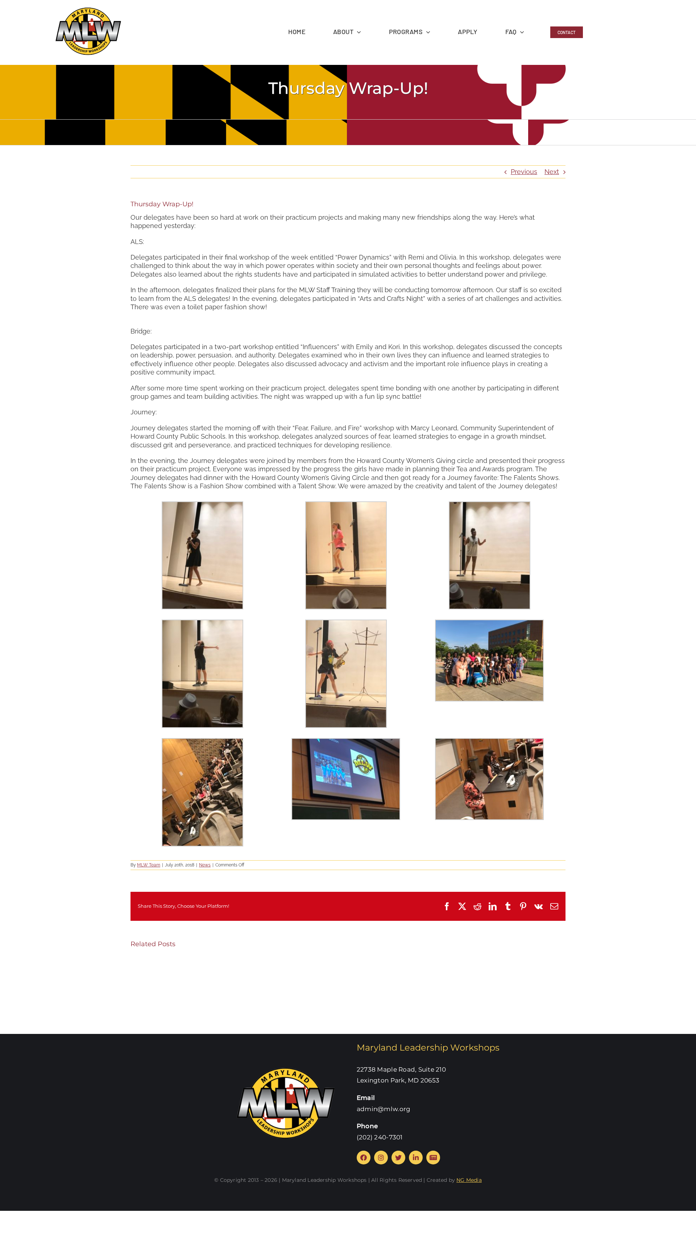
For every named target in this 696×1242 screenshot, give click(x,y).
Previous (524, 171)
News (205, 865)
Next (551, 171)
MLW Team (148, 865)
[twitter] (398, 1157)
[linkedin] (416, 1157)
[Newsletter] (433, 1157)
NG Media (469, 1180)
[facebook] (363, 1157)
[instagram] (381, 1157)
